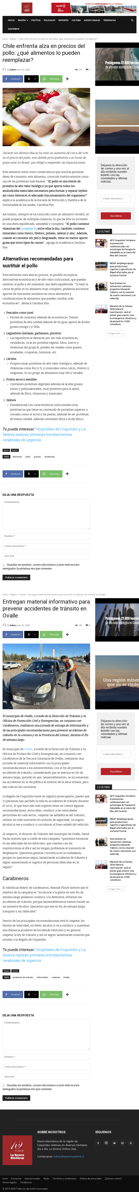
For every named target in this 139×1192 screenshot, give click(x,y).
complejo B (28, 228)
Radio (46, 1178)
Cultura (76, 20)
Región (22, 20)
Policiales (49, 20)
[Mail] (114, 1143)
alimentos (17, 456)
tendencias (50, 456)
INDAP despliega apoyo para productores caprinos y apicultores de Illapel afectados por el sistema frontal (123, 269)
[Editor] (5, 69)
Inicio (11, 20)
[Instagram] (106, 1143)
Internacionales (32, 1178)
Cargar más (115, 333)
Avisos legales (92, 20)
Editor (13, 38)
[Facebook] (98, 1143)
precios (37, 456)
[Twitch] (122, 1143)
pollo (28, 456)
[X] (131, 1143)
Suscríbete (13, 28)
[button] (132, 20)
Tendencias (109, 20)
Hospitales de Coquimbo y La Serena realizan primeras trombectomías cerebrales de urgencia (44, 434)
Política (36, 20)
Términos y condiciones (64, 1178)
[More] (67, 78)
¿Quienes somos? (113, 1178)
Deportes (63, 20)
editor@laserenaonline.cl (69, 1156)
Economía (16, 1178)
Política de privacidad (90, 1178)
